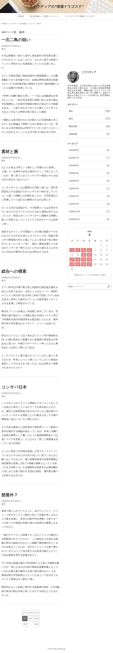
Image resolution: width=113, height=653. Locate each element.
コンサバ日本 (14, 387)
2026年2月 (89, 197)
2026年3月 (89, 189)
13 (89, 255)
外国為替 (89, 135)
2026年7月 (89, 159)
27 (89, 264)
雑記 (89, 112)
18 (78, 259)
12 (84, 255)
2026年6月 (89, 166)
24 (72, 264)
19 (84, 259)
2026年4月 (89, 182)
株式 (39, 24)
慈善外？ (9, 495)
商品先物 (89, 127)
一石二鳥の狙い (16, 39)
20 (89, 259)
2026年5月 (89, 174)
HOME (21, 16)
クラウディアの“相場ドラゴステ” (56, 6)
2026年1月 (89, 205)
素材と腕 (9, 151)
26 (84, 264)
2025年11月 (89, 220)
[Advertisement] (89, 49)
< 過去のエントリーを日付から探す (89, 275)
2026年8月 (89, 151)
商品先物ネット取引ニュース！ (44, 16)
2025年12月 (89, 212)
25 (78, 264)
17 (72, 259)
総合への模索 (13, 271)
